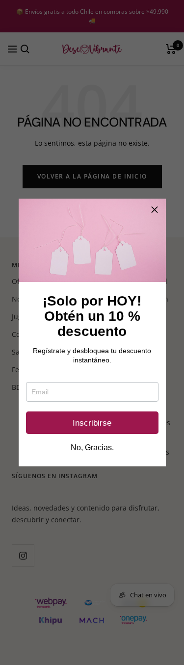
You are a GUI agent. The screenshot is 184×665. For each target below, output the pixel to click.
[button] (154, 210)
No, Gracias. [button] (92, 448)
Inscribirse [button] (92, 423)
